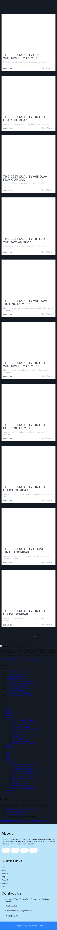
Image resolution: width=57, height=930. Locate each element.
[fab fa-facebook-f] (6, 850)
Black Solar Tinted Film (21, 722)
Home (8, 708)
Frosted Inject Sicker (20, 741)
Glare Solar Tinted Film (21, 727)
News (8, 748)
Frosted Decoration (20, 736)
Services (9, 713)
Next (34, 636)
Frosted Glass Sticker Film (23, 734)
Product (9, 718)
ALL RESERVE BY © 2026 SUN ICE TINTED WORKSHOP (23, 821)
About (8, 711)
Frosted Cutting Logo (20, 739)
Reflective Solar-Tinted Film (23, 720)
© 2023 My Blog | (21, 926)
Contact (9, 746)
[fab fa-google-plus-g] (24, 850)
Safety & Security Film (21, 732)
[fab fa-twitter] (15, 850)
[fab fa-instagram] (33, 850)
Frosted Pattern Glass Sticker (24, 744)
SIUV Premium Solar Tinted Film (25, 729)
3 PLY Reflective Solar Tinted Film (26, 725)
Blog (8, 715)
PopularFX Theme (35, 926)
